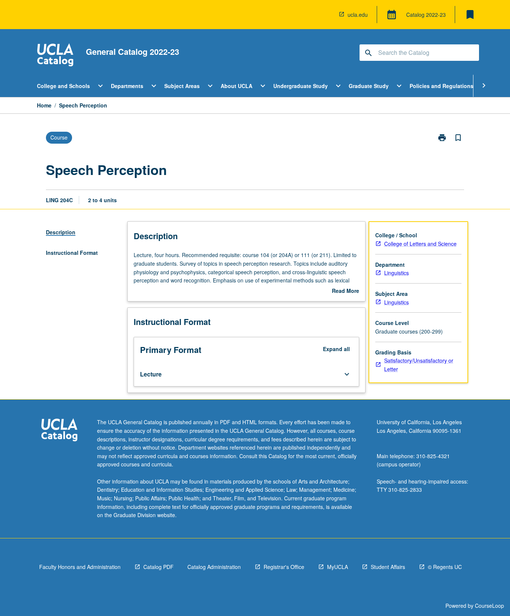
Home (44, 105)
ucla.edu (358, 14)
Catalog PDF (158, 566)
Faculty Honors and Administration (80, 566)
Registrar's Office (284, 566)
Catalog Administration (214, 566)
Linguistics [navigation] (396, 272)
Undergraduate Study (300, 86)
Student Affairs (388, 566)
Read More (345, 291)
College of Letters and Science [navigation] (420, 243)
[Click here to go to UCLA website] (59, 431)
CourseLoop (489, 605)
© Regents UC (445, 566)
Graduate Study (369, 86)
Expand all (336, 349)
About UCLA (236, 86)
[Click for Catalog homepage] (55, 56)
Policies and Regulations (441, 86)
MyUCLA (337, 566)
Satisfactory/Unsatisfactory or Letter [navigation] (418, 365)
